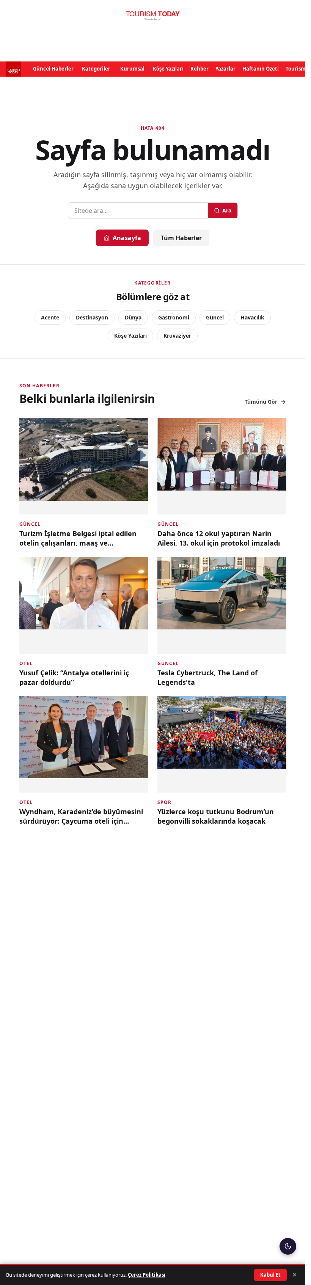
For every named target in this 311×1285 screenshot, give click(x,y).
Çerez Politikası (146, 1274)
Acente (50, 317)
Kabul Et (270, 1274)
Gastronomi (173, 317)
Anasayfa (127, 238)
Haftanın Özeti (260, 68)
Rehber (199, 68)
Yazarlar (225, 68)
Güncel (215, 317)
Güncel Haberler (53, 68)
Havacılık (252, 317)
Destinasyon (92, 317)
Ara (226, 210)
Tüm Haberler (181, 238)
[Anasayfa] (152, 15)
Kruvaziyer (177, 335)
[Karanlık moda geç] (288, 1246)
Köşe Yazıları (168, 68)
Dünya (133, 317)
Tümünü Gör (261, 401)
